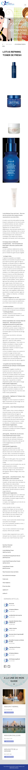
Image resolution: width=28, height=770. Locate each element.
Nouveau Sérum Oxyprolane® (16, 634)
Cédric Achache (13, 628)
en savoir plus (9, 712)
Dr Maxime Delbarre (13, 609)
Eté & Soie (11, 603)
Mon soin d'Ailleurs (12, 735)
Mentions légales (14, 767)
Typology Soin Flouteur (14, 647)
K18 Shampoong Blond (14, 659)
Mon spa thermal (11, 707)
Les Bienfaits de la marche (15, 615)
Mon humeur (9, 44)
